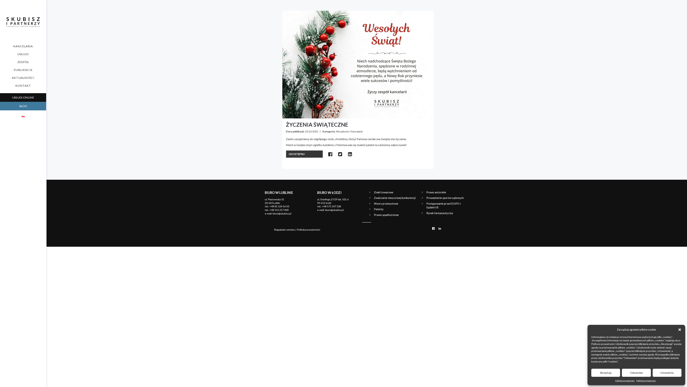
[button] (679, 329)
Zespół (23, 62)
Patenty (379, 209)
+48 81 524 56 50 (279, 206)
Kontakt (23, 85)
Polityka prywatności (625, 380)
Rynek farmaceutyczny (439, 213)
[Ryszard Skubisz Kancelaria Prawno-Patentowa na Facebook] (433, 228)
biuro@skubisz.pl (282, 213)
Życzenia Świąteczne (317, 124)
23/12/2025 (311, 131)
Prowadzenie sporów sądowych (445, 197)
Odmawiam (636, 372)
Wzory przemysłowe (386, 203)
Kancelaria (23, 46)
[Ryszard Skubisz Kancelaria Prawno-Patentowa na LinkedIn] (440, 228)
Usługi (23, 54)
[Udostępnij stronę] (330, 154)
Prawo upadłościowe (386, 214)
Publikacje (23, 69)
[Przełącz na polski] (23, 116)
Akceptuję (606, 372)
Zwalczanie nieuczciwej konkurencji (395, 197)
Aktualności (23, 77)
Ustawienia (667, 372)
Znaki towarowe (383, 192)
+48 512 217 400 (279, 209)
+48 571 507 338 (331, 206)
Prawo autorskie (436, 192)
